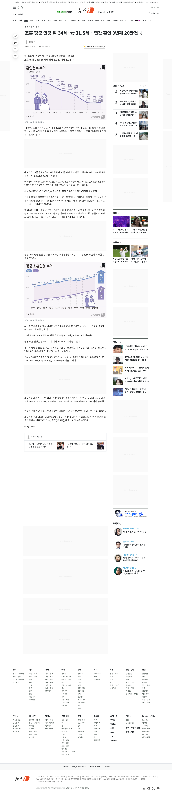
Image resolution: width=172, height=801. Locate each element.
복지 (30, 682)
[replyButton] (15, 42)
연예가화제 (81, 720)
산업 (144, 669)
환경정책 (48, 691)
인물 (30, 694)
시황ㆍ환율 (130, 688)
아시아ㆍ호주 (66, 679)
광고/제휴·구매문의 (79, 767)
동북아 (63, 674)
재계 (143, 677)
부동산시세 (17, 729)
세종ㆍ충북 (81, 688)
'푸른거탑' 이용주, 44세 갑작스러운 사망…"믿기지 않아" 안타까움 (136, 349)
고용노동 (48, 685)
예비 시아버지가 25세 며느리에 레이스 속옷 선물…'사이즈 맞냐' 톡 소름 (137, 370)
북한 (111, 669)
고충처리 (107, 767)
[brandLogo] (86, 10)
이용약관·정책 (95, 767)
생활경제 (145, 691)
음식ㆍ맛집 (65, 755)
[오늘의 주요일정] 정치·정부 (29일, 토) (80, 445)
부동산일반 (17, 720)
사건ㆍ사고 (33, 674)
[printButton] (15, 55)
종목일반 (97, 740)
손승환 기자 (33, 42)
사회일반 (32, 700)
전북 (79, 694)
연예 (115, 213)
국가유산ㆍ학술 (66, 729)
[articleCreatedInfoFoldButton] (49, 47)
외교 (95, 669)
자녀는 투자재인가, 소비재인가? (134, 546)
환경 (30, 688)
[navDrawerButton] (14, 7)
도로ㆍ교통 (65, 746)
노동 (30, 685)
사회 (31, 669)
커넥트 (152, 7)
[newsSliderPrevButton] (140, 86)
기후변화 (64, 694)
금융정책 (129, 677)
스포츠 (116, 242)
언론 (62, 734)
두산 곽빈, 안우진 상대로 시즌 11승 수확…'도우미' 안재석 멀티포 (148, 2)
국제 (63, 669)
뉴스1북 (145, 734)
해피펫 (70, 12)
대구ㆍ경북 (81, 700)
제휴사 (128, 716)
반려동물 (64, 749)
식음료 (144, 697)
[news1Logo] (22, 778)
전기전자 (145, 679)
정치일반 (16, 682)
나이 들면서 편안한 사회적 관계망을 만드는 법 (134, 559)
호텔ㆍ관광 (146, 700)
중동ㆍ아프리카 (66, 685)
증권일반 (129, 685)
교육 (30, 679)
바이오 (48, 716)
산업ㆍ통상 (49, 679)
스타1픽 (145, 726)
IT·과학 (32, 716)
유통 (143, 688)
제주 (79, 708)
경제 (26, 27)
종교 (62, 726)
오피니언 (117, 523)
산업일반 (145, 674)
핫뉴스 (116, 342)
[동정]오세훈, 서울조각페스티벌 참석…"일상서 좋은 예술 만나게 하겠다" (95, 2)
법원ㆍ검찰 (33, 677)
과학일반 (32, 737)
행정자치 (81, 674)
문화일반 (64, 732)
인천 (79, 682)
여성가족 (32, 697)
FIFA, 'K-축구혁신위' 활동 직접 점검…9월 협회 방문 (47, 2)
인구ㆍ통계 (49, 682)
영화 (79, 726)
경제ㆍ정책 (49, 674)
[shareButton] (15, 36)
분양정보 (16, 726)
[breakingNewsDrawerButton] (18, 7)
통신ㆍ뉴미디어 (34, 723)
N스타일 (80, 737)
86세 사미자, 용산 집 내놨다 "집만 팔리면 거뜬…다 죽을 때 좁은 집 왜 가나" (136, 360)
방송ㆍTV (81, 723)
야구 (95, 720)
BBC (127, 720)
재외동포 (97, 679)
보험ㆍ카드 (130, 682)
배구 (95, 732)
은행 (127, 679)
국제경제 (64, 691)
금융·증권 (130, 669)
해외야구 (97, 723)
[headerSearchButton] (22, 7)
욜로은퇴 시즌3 (128, 542)
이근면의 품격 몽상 (129, 568)
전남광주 (81, 697)
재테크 (128, 691)
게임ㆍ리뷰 (33, 734)
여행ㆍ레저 (65, 740)
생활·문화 (65, 716)
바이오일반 (49, 729)
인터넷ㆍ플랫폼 (34, 720)
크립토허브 (61, 12)
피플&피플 (65, 700)
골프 (95, 737)
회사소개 (65, 767)
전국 (79, 669)
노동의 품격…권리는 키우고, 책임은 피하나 (134, 572)
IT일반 (31, 729)
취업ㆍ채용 (146, 703)
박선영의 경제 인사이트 (131, 528)
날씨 (30, 691)
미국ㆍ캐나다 (66, 677)
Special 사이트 (148, 716)
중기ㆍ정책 (146, 685)
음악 (79, 729)
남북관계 (113, 688)
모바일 (31, 726)
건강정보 (64, 737)
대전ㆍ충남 (81, 691)
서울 (79, 677)
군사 (111, 677)
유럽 (62, 682)
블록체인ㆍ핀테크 (132, 694)
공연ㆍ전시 (65, 720)
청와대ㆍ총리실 (18, 674)
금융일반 (129, 674)
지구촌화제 (65, 703)
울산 (79, 705)
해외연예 (81, 732)
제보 (157, 7)
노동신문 (110, 12)
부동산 (15, 716)
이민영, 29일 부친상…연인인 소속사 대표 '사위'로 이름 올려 (136, 381)
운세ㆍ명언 (65, 743)
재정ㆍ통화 (49, 677)
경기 (79, 679)
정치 (14, 669)
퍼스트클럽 (146, 737)
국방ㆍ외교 (97, 674)
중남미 (63, 688)
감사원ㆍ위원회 (18, 679)
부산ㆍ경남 (81, 703)
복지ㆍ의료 (49, 720)
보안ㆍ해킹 (33, 732)
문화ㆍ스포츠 (114, 685)
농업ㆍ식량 (49, 688)
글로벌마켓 (130, 723)
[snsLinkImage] (144, 788)
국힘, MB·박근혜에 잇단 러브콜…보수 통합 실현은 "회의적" (40, 445)
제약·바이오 (49, 723)
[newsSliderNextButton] (146, 86)
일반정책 (16, 723)
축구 (95, 726)
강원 (79, 685)
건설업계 (16, 732)
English (101, 12)
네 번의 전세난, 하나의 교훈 (134, 531)
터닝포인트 (146, 732)
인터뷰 (80, 734)
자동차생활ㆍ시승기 (68, 752)
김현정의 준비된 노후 (130, 555)
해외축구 (97, 729)
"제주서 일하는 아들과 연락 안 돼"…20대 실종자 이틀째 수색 (128, 126)
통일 (95, 677)
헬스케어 (48, 726)
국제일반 (64, 705)
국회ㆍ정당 (17, 677)
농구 (95, 734)
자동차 (144, 682)
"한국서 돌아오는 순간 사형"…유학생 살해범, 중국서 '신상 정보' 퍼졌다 (136, 392)
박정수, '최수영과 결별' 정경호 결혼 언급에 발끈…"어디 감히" (129, 94)
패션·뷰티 (145, 694)
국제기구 (64, 697)
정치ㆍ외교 (114, 674)
